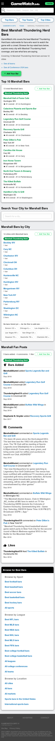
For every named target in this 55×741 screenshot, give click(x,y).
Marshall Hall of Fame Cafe (16, 98)
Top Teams (27, 19)
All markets (10, 693)
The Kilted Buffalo (12, 181)
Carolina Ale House (12, 150)
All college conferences (16, 666)
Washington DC (9, 194)
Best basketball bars (15, 597)
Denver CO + (10, 328)
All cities (9, 683)
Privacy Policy (15, 728)
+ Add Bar (49, 3)
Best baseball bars (14, 586)
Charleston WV (9, 132)
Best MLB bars (12, 624)
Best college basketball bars (18, 655)
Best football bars (13, 581)
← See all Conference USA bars (14, 67)
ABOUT (10, 717)
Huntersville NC (9, 184)
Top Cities (45, 19)
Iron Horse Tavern (12, 160)
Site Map (4, 728)
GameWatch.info (9, 26)
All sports (9, 607)
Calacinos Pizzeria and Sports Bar (19, 108)
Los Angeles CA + (42, 328)
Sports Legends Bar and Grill (26, 372)
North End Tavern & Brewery (17, 171)
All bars (8, 688)
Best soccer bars (13, 592)
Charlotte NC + (43, 337)
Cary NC (6, 153)
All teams (9, 671)
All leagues (10, 661)
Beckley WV (8, 111)
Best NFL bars (12, 619)
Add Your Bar (11, 73)
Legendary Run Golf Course (17, 118)
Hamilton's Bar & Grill (13, 191)
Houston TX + (10, 337)
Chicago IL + (25, 328)
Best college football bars (17, 650)
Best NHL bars (12, 635)
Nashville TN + (26, 337)
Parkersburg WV (10, 173)
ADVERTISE (27, 717)
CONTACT (45, 717)
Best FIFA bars (12, 645)
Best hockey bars (13, 602)
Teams (21, 26)
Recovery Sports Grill (13, 129)
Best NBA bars (12, 629)
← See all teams (8, 63)
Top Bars (9, 19)
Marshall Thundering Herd (16, 93)
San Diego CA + (29, 332)
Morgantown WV (10, 163)
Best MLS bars (12, 640)
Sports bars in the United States (20, 698)
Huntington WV (9, 101)
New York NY (8, 142)
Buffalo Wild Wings (34, 404)
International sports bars (17, 704)
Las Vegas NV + (11, 332)
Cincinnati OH (9, 121)
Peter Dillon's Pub (12, 139)
